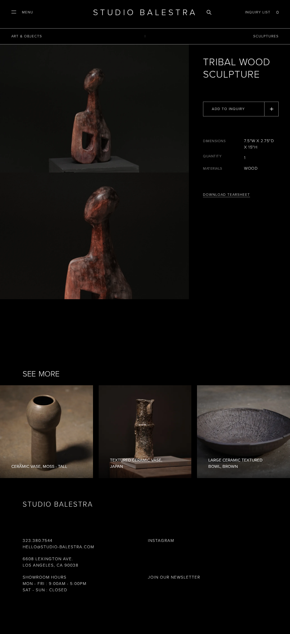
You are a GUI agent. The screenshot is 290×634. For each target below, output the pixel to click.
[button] (22, 12)
